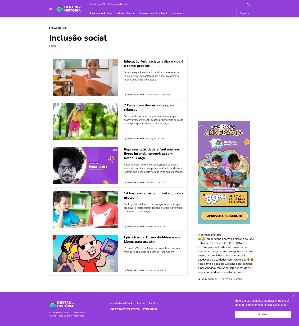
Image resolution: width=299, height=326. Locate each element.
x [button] (293, 295)
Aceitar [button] (263, 314)
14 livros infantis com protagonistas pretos (153, 195)
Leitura (141, 303)
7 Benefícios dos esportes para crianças (149, 107)
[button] (51, 8)
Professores (150, 308)
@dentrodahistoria (209, 235)
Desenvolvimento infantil (125, 308)
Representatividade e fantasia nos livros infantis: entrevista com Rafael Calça (152, 153)
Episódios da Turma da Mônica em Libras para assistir (152, 239)
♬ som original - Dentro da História (220, 279)
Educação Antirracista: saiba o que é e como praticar (153, 63)
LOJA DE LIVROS (78, 312)
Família (153, 303)
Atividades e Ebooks (122, 303)
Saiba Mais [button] (280, 304)
